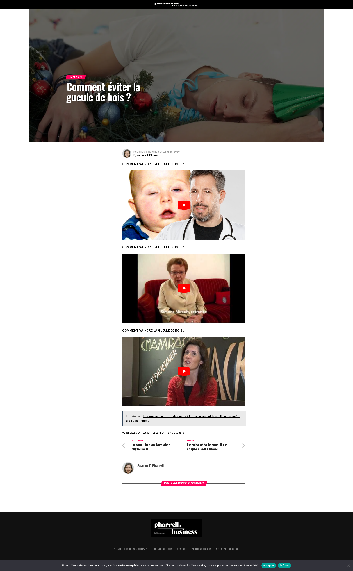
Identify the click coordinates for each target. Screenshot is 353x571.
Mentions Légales (201, 549)
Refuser (284, 565)
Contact (182, 549)
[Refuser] (348, 565)
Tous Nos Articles (162, 549)
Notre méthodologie (228, 549)
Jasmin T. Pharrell (148, 155)
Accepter (268, 565)
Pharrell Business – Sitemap (130, 549)
